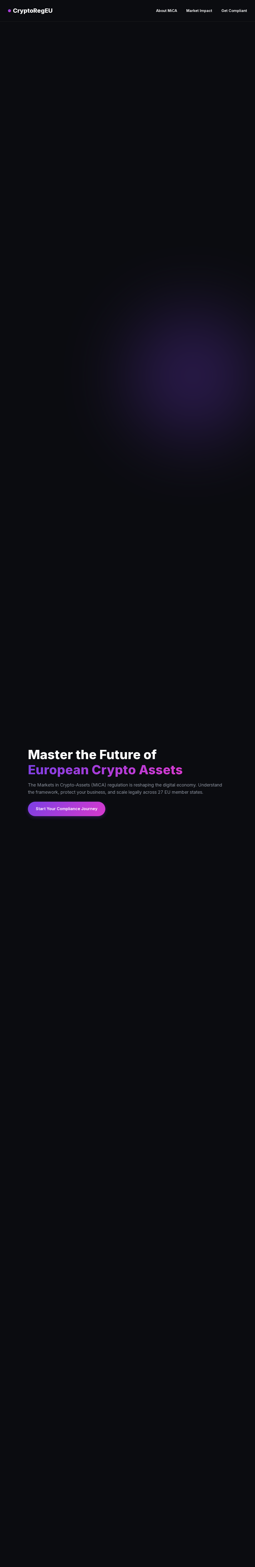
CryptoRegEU (33, 10)
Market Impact (199, 10)
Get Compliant (234, 10)
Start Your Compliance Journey (66, 808)
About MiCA (166, 10)
